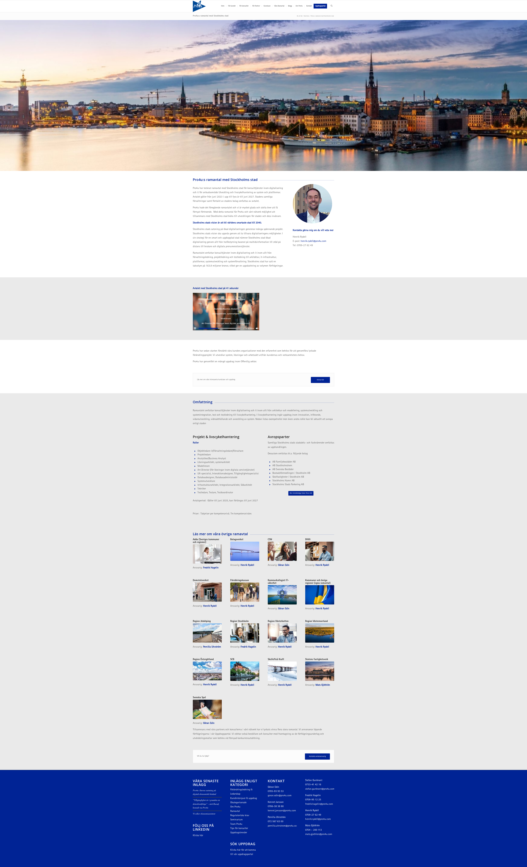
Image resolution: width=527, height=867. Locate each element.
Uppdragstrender (238, 832)
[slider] (221, 328)
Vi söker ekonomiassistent (204, 813)
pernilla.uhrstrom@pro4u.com (283, 826)
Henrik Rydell (247, 565)
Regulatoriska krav (239, 815)
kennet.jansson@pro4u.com (282, 811)
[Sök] (331, 6)
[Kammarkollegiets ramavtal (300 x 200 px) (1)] (282, 594)
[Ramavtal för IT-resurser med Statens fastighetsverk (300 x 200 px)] (319, 671)
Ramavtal (235, 811)
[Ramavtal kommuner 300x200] (319, 594)
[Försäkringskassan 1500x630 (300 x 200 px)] (244, 592)
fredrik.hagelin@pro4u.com (319, 804)
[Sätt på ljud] (257, 328)
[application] (226, 311)
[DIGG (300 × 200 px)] (319, 551)
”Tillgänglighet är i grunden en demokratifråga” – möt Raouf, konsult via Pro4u (206, 804)
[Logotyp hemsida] (206, 6)
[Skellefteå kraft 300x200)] (282, 671)
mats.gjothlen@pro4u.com (318, 834)
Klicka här (198, 835)
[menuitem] (222, 6)
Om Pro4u (235, 807)
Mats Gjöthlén (323, 685)
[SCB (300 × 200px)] (244, 671)
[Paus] (195, 328)
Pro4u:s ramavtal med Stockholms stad (210, 16)
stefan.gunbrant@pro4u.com (319, 789)
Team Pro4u (236, 824)
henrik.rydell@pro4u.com (313, 241)
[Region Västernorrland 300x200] (319, 633)
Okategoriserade (238, 802)
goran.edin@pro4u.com (279, 795)
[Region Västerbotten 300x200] (282, 633)
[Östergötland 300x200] (207, 671)
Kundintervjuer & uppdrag (243, 798)
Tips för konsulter (239, 828)
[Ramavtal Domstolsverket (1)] (207, 592)
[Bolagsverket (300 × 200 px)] (244, 551)
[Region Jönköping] (207, 633)
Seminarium (236, 820)
